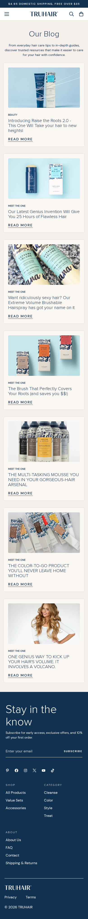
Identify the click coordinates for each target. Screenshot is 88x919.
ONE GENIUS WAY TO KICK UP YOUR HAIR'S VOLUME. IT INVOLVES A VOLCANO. (38, 661)
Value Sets (14, 800)
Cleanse (51, 792)
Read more (20, 139)
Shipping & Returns (21, 863)
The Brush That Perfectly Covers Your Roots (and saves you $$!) (40, 391)
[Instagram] (25, 770)
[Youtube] (43, 770)
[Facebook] (16, 770)
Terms (31, 897)
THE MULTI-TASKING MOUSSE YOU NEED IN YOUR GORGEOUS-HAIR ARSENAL (43, 479)
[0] (79, 14)
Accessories (16, 808)
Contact (12, 855)
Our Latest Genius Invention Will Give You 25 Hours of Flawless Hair (44, 214)
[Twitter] (34, 770)
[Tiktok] (52, 770)
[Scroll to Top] (79, 895)
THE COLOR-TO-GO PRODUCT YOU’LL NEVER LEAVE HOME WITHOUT (38, 570)
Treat (48, 815)
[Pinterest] (7, 770)
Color (48, 800)
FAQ (9, 847)
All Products (16, 792)
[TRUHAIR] (44, 14)
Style (48, 808)
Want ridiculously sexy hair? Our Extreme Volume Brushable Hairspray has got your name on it (41, 302)
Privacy (11, 897)
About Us (13, 839)
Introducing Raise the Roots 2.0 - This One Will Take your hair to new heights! (42, 125)
